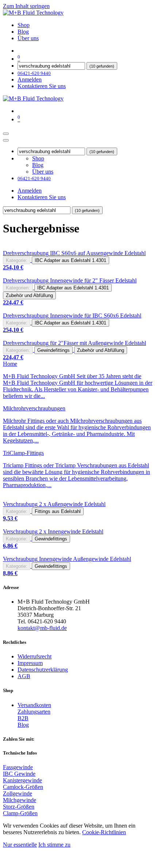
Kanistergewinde (22, 780)
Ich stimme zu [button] (54, 844)
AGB (24, 676)
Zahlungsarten (34, 711)
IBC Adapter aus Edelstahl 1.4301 (70, 260)
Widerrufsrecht (34, 656)
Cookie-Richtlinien (104, 832)
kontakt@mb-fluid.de (42, 628)
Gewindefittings (53, 350)
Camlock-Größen (23, 787)
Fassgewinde (18, 767)
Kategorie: (16, 260)
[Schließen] (6, 140)
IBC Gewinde (19, 774)
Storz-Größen (18, 806)
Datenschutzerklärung (43, 669)
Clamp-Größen (20, 813)
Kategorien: (18, 287)
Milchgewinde (19, 800)
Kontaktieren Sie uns (42, 86)
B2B (23, 718)
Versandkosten (34, 705)
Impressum (30, 663)
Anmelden (30, 79)
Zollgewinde (17, 793)
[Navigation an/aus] (6, 134)
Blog (23, 725)
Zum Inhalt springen (26, 6)
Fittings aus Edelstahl (58, 511)
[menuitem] (24, 25)
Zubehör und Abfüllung (29, 295)
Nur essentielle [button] (20, 844)
